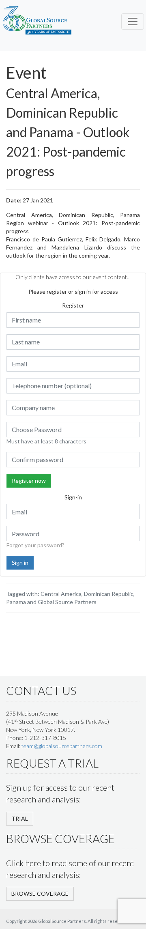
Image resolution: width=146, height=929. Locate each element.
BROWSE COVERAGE (40, 893)
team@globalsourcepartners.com (61, 745)
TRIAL (19, 818)
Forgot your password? (35, 545)
